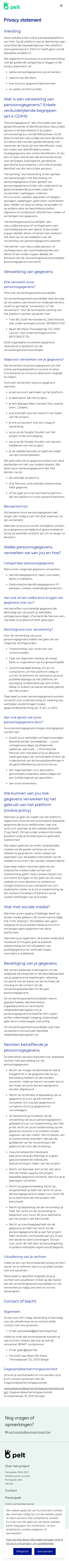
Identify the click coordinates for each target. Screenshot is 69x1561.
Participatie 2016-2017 (17, 1472)
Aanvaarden (45, 1551)
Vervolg (9, 1483)
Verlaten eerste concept (17, 1476)
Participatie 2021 (14, 1479)
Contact (11, 1490)
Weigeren (22, 1551)
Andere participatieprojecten (19, 1503)
